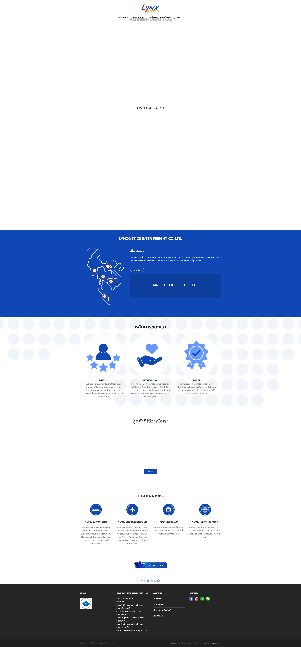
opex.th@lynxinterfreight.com (130, 617)
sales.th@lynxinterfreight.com (129, 605)
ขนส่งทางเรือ (97, 141)
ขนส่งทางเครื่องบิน (133, 141)
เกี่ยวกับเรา (165, 17)
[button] (83, 443)
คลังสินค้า (133, 198)
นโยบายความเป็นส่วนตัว (162, 610)
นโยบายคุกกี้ (158, 615)
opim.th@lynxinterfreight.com (129, 624)
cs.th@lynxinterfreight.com (128, 611)
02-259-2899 (127, 598)
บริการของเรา (123, 17)
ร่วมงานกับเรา (158, 604)
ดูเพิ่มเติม (150, 471)
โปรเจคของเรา (139, 17)
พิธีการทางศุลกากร (97, 198)
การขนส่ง (203, 141)
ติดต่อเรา (153, 17)
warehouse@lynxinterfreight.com (131, 630)
